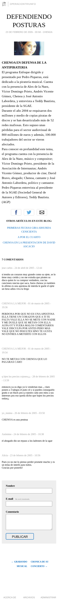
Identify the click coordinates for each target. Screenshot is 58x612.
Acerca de (9, 597)
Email (42, 212)
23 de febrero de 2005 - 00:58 (23, 32)
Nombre (10, 485)
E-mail (18, 498)
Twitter (29, 212)
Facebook (16, 212)
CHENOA (47, 32)
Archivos (29, 597)
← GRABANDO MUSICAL (19, 564)
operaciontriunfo (23, 4)
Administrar (48, 597)
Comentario (12, 511)
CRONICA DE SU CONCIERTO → (39, 564)
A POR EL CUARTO (29, 237)
